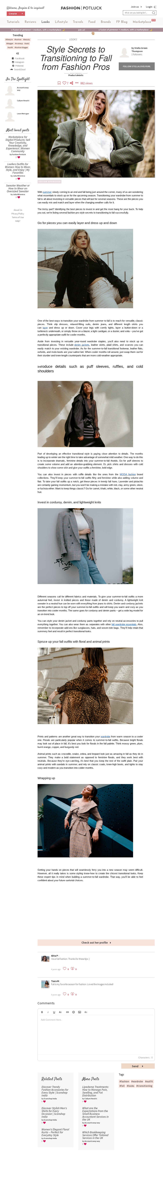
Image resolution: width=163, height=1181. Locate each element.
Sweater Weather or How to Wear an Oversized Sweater (18, 188)
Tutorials (13, 22)
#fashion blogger (21, 47)
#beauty (26, 39)
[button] (42, 1011)
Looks (45, 22)
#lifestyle (9, 39)
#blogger (9, 43)
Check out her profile (95, 942)
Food (92, 22)
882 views (86, 83)
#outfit (10, 47)
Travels (78, 22)
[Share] (72, 83)
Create (16, 13)
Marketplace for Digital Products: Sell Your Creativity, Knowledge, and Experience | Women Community (18, 144)
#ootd (27, 43)
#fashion (17, 39)
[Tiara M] (45, 987)
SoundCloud (19, 69)
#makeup (19, 43)
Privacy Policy (17, 213)
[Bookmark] (59, 83)
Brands (106, 22)
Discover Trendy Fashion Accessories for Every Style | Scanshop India (55, 1091)
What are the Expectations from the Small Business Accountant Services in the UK (95, 1113)
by (132, 48)
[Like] (65, 83)
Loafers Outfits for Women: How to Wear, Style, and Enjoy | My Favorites (18, 168)
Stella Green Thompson (139, 50)
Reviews (30, 22)
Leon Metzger (23, 113)
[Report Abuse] (77, 83)
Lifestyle (61, 22)
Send (135, 1066)
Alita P (54, 955)
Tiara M (55, 981)
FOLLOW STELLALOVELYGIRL (137, 66)
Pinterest (19, 65)
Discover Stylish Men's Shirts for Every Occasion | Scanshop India (54, 1112)
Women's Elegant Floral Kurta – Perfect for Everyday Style (55, 1132)
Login (149, 6)
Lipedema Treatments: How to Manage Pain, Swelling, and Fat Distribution (95, 1091)
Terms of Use (18, 217)
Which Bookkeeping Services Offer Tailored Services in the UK (95, 1135)
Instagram (19, 62)
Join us (135, 6)
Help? (17, 221)
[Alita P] (45, 961)
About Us (18, 210)
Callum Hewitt (23, 100)
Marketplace (142, 22)
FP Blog (122, 22)
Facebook (19, 58)
